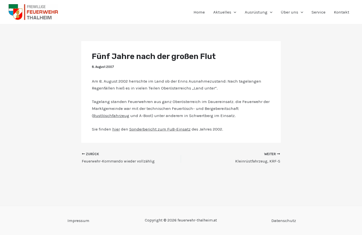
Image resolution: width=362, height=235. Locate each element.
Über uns (289, 12)
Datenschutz (283, 220)
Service (319, 12)
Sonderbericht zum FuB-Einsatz (160, 129)
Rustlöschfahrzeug (111, 115)
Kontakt (341, 12)
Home (199, 12)
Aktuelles (222, 12)
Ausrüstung (256, 12)
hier (116, 129)
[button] (233, 12)
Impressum (78, 220)
